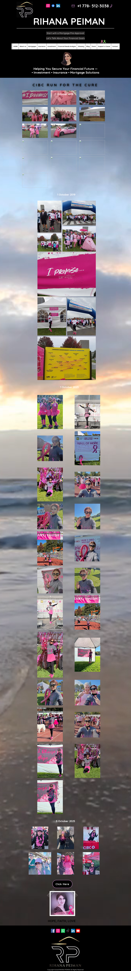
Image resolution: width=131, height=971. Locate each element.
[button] (32, 46)
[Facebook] (53, 931)
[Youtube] (78, 931)
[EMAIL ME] (73, 6)
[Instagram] (48, 5)
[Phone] (111, 6)
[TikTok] (68, 931)
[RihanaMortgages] (53, 5)
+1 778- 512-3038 (93, 5)
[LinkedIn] (58, 5)
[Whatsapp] (63, 931)
